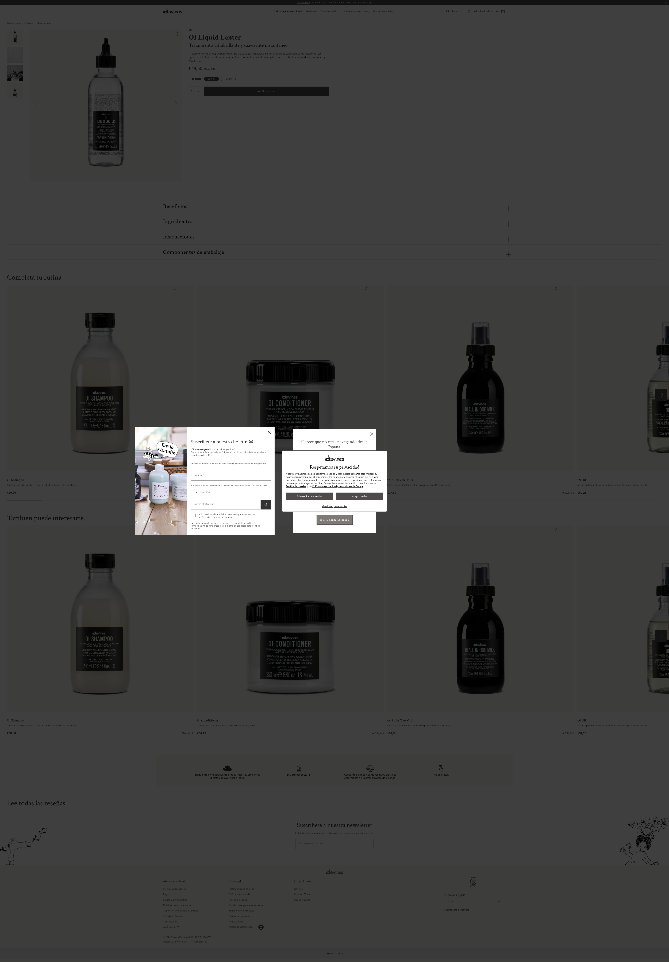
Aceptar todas (359, 496)
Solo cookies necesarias (309, 496)
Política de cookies (296, 486)
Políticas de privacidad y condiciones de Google (337, 486)
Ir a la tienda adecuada (334, 520)
